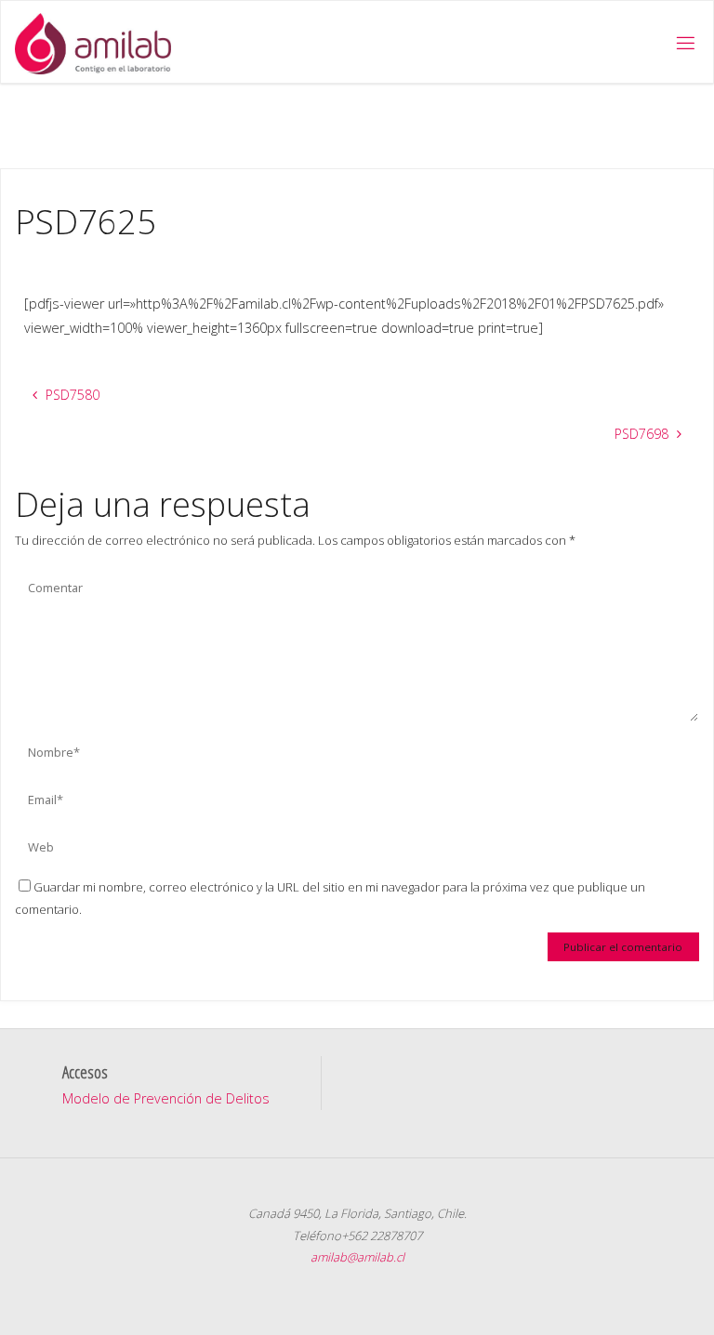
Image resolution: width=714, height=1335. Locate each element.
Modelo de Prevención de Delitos (166, 1098)
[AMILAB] (92, 42)
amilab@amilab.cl (357, 1257)
